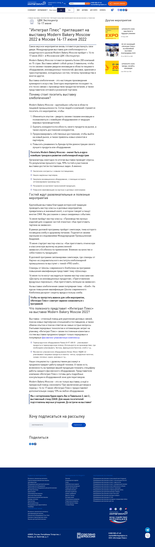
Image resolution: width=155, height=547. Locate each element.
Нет (69, 10)
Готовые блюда (69, 504)
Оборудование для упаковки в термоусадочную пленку (108, 489)
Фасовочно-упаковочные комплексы (38, 511)
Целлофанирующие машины (35, 513)
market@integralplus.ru (98, 4)
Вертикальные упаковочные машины (38, 497)
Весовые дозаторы (33, 489)
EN (67, 3)
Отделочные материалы (71, 501)
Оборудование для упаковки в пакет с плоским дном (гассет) (110, 480)
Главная (30, 18)
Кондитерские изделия (71, 480)
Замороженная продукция (72, 486)
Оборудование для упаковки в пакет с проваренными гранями (110, 484)
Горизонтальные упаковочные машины (38, 480)
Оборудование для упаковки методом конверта (106, 495)
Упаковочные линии (35, 508)
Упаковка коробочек (71, 491)
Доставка (85, 10)
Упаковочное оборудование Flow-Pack (38, 515)
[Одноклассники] (33, 444)
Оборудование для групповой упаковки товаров (106, 491)
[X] (35, 444)
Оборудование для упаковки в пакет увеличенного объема (109, 486)
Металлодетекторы (33, 503)
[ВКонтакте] (30, 444)
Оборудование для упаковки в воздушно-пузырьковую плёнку (110, 499)
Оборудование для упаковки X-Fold (103, 497)
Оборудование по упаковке (103, 475)
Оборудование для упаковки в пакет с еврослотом (107, 482)
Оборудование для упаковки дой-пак (103, 501)
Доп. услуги (93, 10)
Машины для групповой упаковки (37, 519)
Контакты (103, 10)
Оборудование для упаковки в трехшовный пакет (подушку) (109, 478)
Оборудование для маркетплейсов (37, 504)
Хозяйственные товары (71, 503)
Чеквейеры (31, 506)
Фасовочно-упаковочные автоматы (37, 478)
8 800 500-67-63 (96, 2)
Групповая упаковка (70, 489)
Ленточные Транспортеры (35, 495)
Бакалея (67, 478)
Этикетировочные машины (35, 493)
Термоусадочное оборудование (36, 486)
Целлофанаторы (32, 482)
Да (61, 10)
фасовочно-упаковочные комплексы (61, 337)
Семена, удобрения (70, 493)
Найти (87, 3)
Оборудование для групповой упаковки (38, 484)
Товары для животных (71, 487)
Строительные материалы (72, 499)
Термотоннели (32, 491)
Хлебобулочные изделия (72, 484)
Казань (50, 4)
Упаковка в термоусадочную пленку (37, 517)
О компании (31, 10)
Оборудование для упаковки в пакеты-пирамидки (107, 487)
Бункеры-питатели (33, 499)
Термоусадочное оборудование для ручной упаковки (42, 487)
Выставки (37, 18)
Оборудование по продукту (75, 475)
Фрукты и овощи (69, 495)
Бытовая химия (69, 497)
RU (65, 3)
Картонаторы (31, 501)
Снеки (67, 482)
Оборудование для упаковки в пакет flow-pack (106, 493)
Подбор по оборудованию (37, 475)
